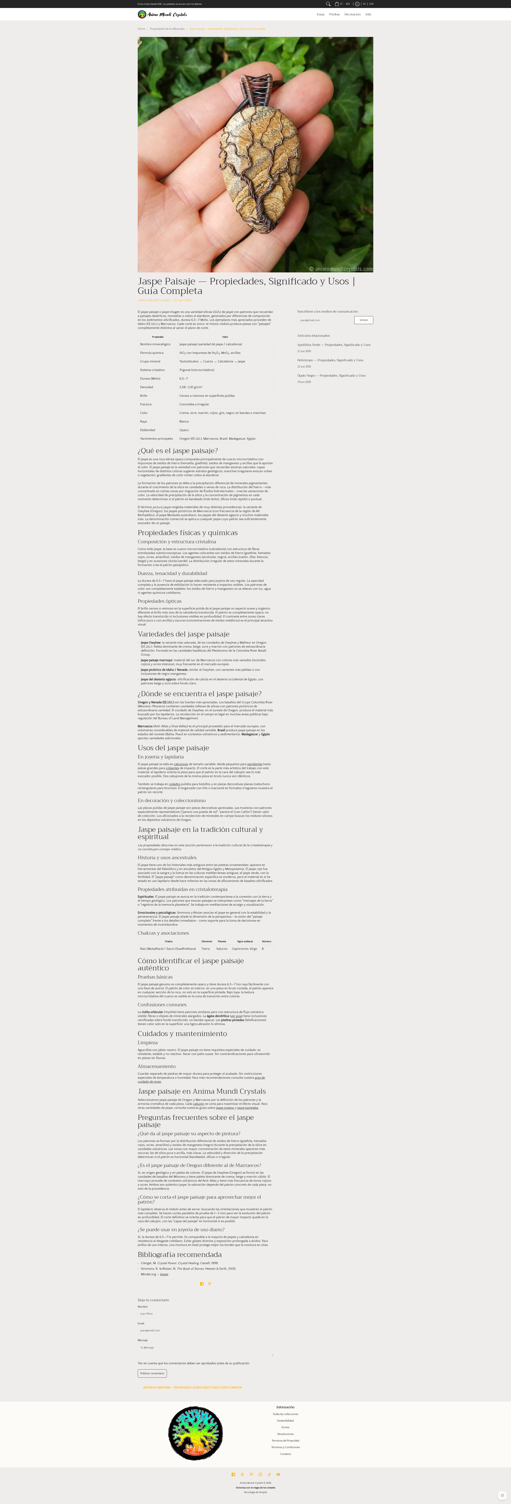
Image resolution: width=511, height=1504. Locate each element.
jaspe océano (225, 1108)
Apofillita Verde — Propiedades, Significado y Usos (333, 345)
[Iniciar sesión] (357, 4)
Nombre (143, 1306)
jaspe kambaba (247, 1108)
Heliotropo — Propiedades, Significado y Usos (330, 360)
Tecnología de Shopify (255, 1492)
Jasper (164, 1274)
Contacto (285, 1454)
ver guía (236, 1016)
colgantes (172, 768)
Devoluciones (285, 1434)
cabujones (181, 764)
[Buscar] (328, 4)
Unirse (364, 320)
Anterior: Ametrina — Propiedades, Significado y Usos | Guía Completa (192, 1387)
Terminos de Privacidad (285, 1440)
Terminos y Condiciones (285, 1447)
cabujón (198, 1104)
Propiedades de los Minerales (167, 29)
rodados (174, 784)
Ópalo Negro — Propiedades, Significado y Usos (331, 375)
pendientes (254, 764)
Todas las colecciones (285, 1414)
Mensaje (143, 1340)
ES (364, 4)
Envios (285, 1427)
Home (141, 29)
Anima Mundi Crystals (251, 1483)
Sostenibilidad (285, 1420)
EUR (371, 4)
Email (141, 1323)
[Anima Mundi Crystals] (163, 14)
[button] (202, 1284)
